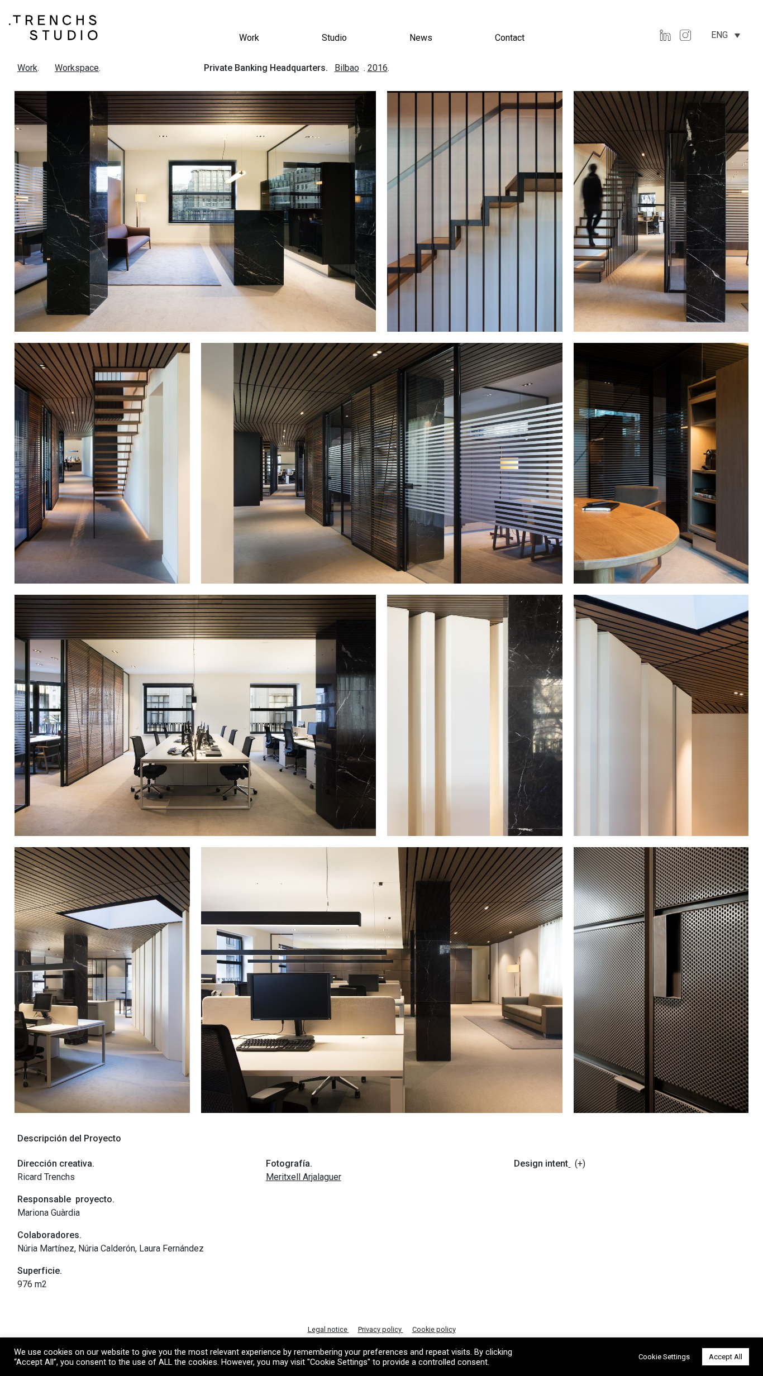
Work (249, 37)
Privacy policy (380, 1329)
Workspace (77, 68)
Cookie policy (434, 1329)
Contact (509, 37)
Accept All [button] (725, 1357)
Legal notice (328, 1329)
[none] (725, 34)
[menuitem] (725, 34)
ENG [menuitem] (719, 35)
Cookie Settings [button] (664, 1357)
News (420, 37)
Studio (334, 37)
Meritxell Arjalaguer (303, 1177)
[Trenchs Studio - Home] (53, 27)
